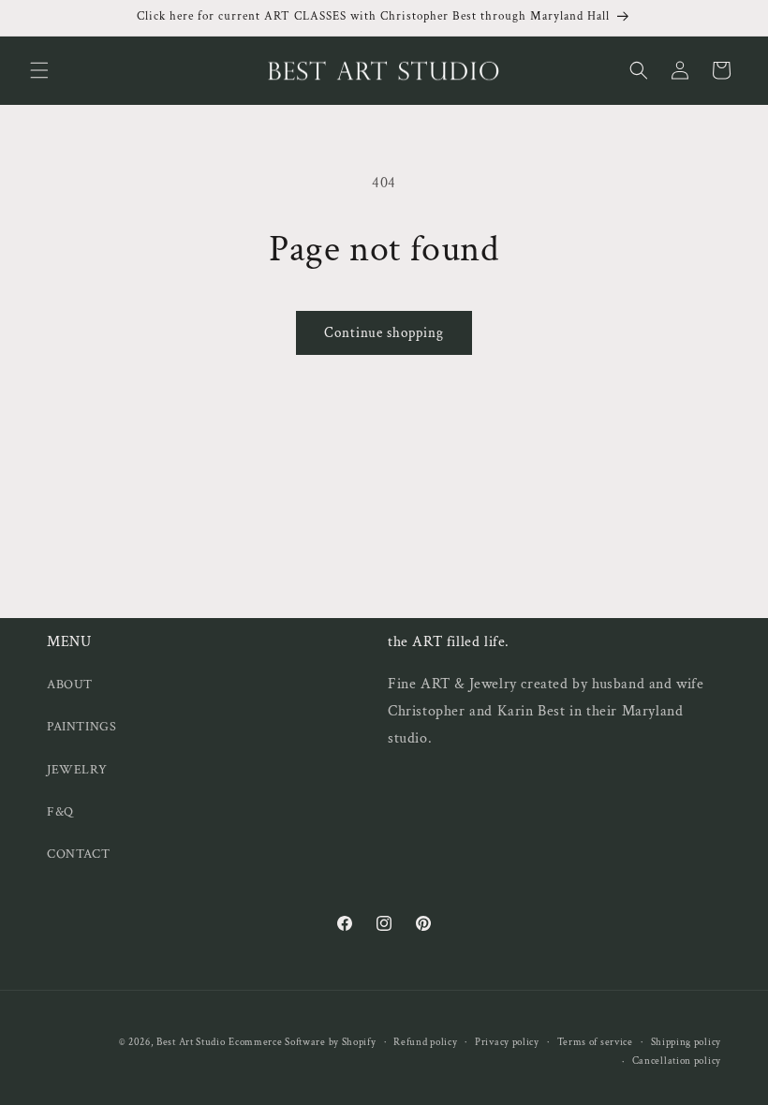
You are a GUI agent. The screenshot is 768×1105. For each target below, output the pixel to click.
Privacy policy (507, 1042)
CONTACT (78, 854)
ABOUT (70, 684)
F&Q (60, 811)
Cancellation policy (676, 1061)
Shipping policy (686, 1042)
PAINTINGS (81, 726)
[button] (39, 70)
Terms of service (595, 1042)
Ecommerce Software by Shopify (302, 1042)
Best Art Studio (191, 1042)
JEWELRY (77, 769)
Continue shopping (384, 333)
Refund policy (425, 1042)
